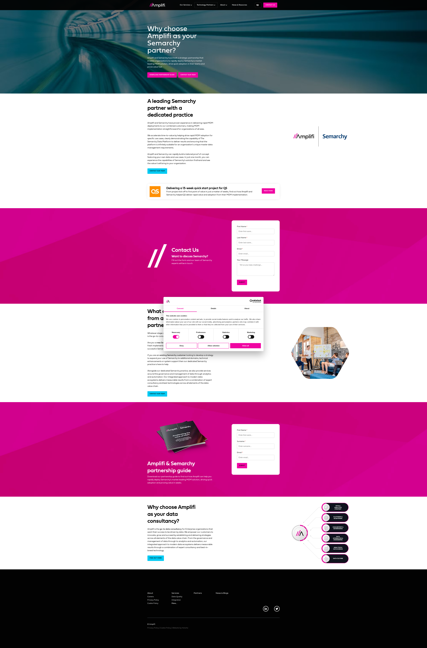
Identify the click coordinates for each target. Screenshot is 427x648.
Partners (198, 593)
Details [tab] (213, 308)
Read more (268, 190)
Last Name (241, 238)
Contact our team (157, 393)
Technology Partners (205, 5)
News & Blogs (222, 593)
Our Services (185, 5)
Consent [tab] (180, 308)
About (223, 5)
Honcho (185, 628)
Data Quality (177, 597)
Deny (182, 346)
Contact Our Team (188, 75)
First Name (241, 227)
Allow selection (214, 346)
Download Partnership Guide (162, 75)
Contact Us (270, 5)
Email (239, 249)
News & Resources (239, 5)
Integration (176, 600)
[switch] (201, 337)
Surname (240, 441)
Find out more (156, 558)
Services (175, 593)
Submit (242, 282)
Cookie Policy (152, 603)
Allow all (245, 346)
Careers (150, 597)
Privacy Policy (153, 600)
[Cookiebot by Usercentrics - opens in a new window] (251, 301)
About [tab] (246, 308)
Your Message (242, 260)
